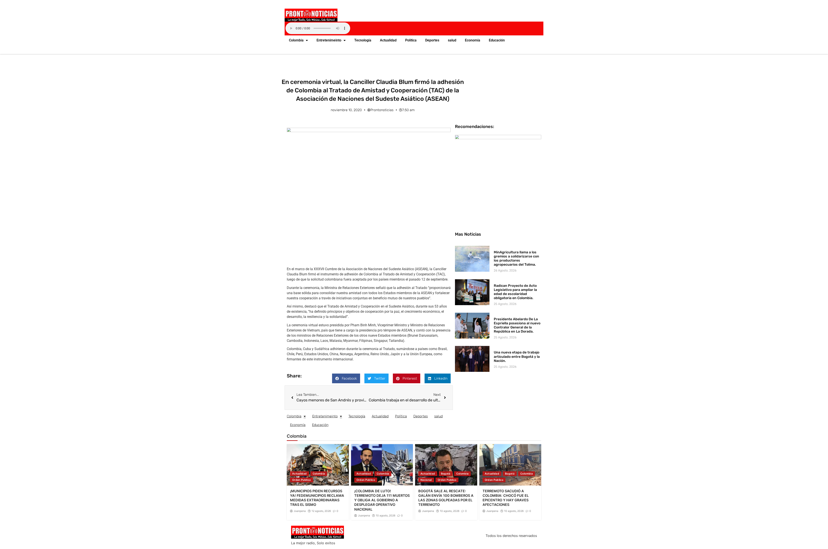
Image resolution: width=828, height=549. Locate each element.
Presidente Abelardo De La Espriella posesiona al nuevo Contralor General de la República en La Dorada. (517, 325)
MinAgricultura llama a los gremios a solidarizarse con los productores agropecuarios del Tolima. (516, 258)
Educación (497, 40)
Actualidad (388, 40)
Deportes (432, 40)
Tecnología (362, 40)
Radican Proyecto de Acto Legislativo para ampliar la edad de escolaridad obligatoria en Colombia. (515, 292)
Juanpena (300, 511)
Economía (472, 40)
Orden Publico (301, 479)
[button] (346, 378)
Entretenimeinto (329, 40)
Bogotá (445, 473)
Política (411, 40)
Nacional (426, 479)
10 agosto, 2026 (385, 515)
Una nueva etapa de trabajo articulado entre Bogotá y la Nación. (517, 356)
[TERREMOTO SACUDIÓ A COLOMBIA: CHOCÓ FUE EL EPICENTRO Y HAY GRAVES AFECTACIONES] (510, 465)
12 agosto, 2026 (321, 511)
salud (452, 40)
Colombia (296, 40)
